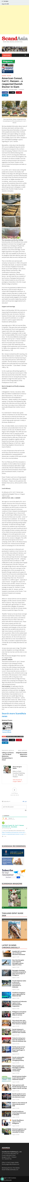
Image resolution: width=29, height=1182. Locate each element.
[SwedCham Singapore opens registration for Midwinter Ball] (6, 993)
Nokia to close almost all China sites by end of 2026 (19, 1104)
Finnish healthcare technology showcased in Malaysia (19, 1113)
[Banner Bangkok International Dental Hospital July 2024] (13, 864)
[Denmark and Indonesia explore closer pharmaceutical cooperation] (6, 1001)
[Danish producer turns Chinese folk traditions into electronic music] (6, 1094)
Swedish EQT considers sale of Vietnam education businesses (19, 953)
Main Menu (7, 55)
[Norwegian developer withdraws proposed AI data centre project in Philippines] (6, 970)
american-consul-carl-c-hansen (15, 736)
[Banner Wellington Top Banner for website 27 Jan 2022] (7, 66)
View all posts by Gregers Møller (18, 780)
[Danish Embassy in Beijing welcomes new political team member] (6, 1029)
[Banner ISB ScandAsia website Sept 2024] (14, 51)
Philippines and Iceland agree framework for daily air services (19, 1013)
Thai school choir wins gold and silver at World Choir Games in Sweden (19, 1022)
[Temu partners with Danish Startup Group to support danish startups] (6, 1085)
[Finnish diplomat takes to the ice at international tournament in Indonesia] (6, 981)
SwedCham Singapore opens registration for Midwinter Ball (18, 994)
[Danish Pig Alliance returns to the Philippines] (6, 1120)
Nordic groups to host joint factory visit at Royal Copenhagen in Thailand (18, 1049)
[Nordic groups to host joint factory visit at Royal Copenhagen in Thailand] (6, 1047)
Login (25, 801)
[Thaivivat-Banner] (8, 63)
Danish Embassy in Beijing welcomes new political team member (19, 1031)
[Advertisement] (14, 19)
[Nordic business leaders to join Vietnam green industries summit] (6, 1076)
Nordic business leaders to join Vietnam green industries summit (19, 1078)
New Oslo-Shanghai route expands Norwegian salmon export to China (18, 962)
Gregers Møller (13, 89)
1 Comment (21, 89)
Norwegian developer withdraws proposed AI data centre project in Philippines (19, 973)
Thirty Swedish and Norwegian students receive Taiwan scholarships (18, 1068)
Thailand (9, 75)
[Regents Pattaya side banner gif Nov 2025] (13, 856)
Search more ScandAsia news (14, 715)
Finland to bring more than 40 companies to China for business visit (19, 1039)
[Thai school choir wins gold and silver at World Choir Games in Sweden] (6, 1021)
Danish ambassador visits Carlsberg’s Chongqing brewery (18, 1058)
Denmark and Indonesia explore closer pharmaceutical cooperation (19, 1004)
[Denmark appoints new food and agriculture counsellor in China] (6, 1129)
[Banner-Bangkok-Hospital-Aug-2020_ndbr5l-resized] (7, 69)
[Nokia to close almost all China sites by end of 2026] (6, 1103)
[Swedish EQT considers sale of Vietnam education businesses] (6, 951)
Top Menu (5, 1)
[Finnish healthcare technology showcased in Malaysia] (6, 1111)
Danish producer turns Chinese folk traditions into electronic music (19, 1095)
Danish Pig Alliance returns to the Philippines (18, 1121)
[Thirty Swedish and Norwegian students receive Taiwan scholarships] (6, 1066)
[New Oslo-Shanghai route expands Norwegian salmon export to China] (6, 960)
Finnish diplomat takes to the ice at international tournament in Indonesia (19, 984)
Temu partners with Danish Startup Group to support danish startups (19, 1086)
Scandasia (13, 1178)
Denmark (4, 75)
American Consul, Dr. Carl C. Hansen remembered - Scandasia (13, 826)
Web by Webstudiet (7, 1180)
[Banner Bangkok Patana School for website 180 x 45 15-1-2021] (7, 72)
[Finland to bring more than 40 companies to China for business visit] (6, 1038)
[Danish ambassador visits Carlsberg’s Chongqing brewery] (6, 1057)
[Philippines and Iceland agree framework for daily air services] (6, 1012)
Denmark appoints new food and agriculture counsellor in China (19, 1130)
